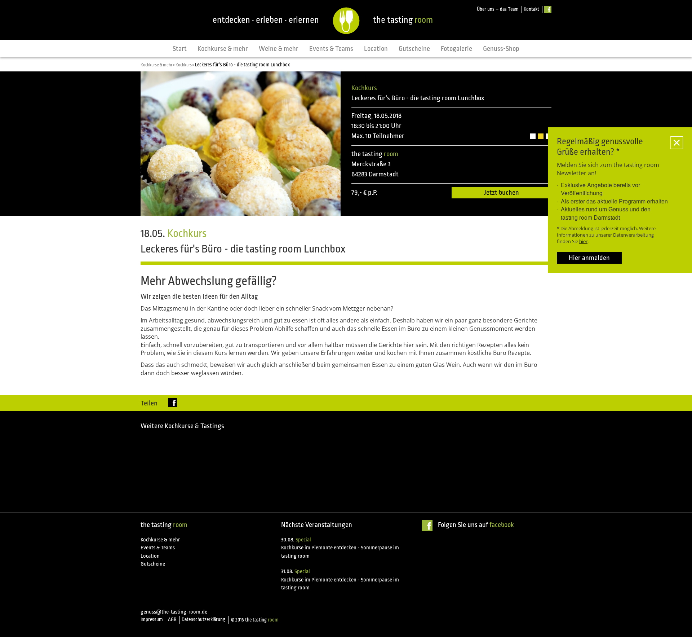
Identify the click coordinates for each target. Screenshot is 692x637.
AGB (172, 619)
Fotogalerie (456, 49)
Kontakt (531, 9)
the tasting (403, 20)
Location (376, 49)
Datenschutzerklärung (203, 619)
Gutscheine (414, 49)
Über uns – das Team (498, 9)
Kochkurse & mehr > (158, 64)
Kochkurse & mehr (223, 49)
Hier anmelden (589, 258)
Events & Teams (331, 49)
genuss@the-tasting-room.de (174, 612)
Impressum (152, 619)
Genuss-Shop (501, 49)
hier (583, 241)
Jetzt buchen (501, 193)
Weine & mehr (278, 49)
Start (180, 49)
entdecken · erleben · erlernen (266, 20)
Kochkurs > (185, 64)
